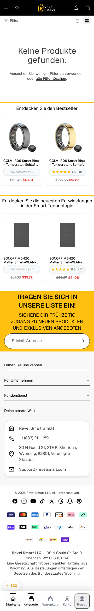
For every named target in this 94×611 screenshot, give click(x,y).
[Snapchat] (70, 501)
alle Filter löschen (51, 78)
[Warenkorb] (87, 8)
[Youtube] (33, 501)
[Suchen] (17, 8)
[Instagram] (24, 501)
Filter (14, 20)
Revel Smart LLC (38, 493)
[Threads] (61, 501)
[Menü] (6, 8)
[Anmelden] (82, 341)
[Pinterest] (79, 501)
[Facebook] (15, 501)
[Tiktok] (42, 501)
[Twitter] (52, 501)
